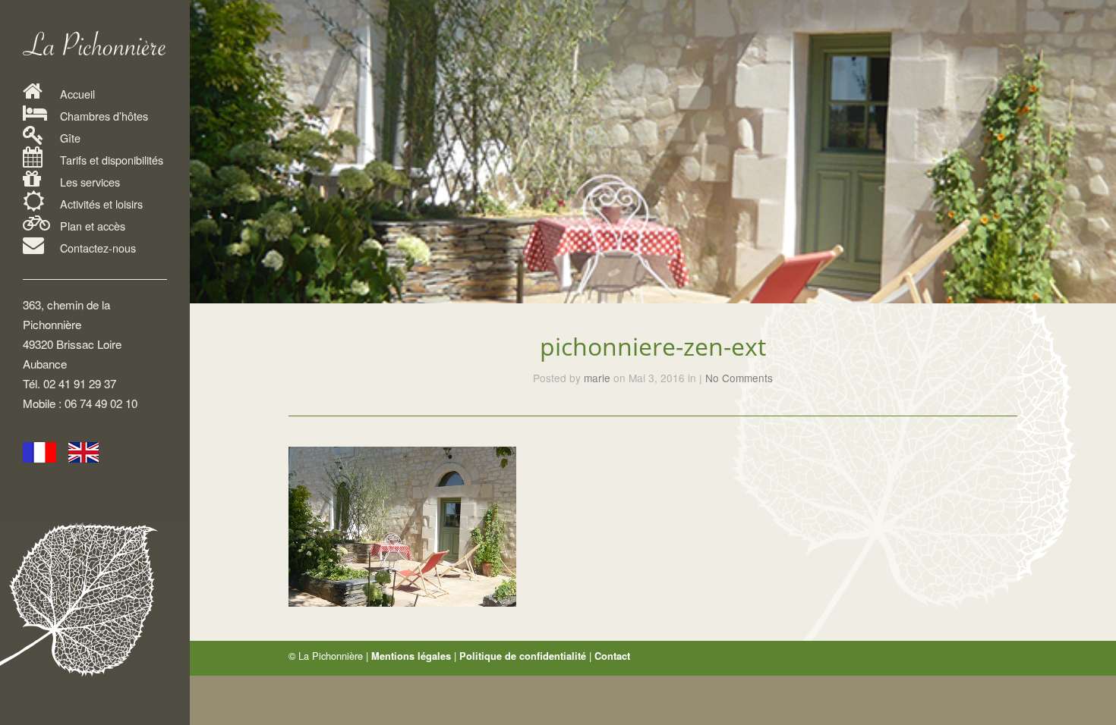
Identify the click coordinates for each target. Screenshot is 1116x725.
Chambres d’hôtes (102, 116)
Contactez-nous (96, 248)
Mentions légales (411, 656)
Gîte (68, 138)
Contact (612, 656)
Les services (88, 182)
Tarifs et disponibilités (110, 160)
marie (597, 377)
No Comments (739, 377)
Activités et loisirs (100, 204)
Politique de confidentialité (522, 656)
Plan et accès (91, 226)
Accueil (76, 94)
